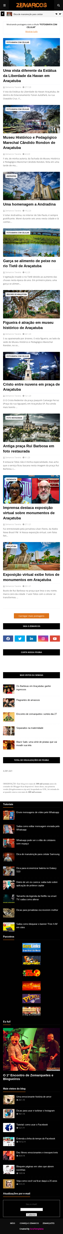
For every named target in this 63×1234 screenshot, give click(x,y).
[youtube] (55, 638)
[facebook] (8, 638)
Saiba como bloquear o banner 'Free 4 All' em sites (37, 926)
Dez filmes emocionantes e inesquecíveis (37, 1152)
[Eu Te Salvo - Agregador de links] (31, 989)
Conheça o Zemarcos (29, 1223)
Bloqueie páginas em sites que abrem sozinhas (35, 1168)
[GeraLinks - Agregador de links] (31, 951)
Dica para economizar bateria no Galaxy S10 (36, 870)
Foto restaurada (14, 418)
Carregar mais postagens (31, 615)
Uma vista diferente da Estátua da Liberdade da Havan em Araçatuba (29, 75)
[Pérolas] (31, 1002)
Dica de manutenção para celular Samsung (37, 854)
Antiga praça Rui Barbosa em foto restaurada (28, 448)
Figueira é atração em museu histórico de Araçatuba (28, 325)
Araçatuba (11, 546)
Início (12, 1223)
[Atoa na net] (31, 964)
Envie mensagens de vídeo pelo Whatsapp (37, 812)
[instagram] (43, 638)
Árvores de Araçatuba (17, 294)
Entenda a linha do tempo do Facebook (35, 1138)
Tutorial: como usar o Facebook (32, 1124)
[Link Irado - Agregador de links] (31, 976)
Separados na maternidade (29, 728)
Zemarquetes (48, 1223)
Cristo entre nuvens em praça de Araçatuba (31, 387)
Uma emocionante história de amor (33, 1096)
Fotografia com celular (18, 42)
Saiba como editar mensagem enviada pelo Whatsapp (37, 828)
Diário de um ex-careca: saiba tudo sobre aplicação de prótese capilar (36, 884)
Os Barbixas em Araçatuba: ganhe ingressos (33, 688)
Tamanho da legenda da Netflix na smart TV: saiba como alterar (36, 898)
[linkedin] (31, 638)
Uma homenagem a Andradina (29, 204)
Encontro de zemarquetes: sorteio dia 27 (36, 714)
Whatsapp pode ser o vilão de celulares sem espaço (36, 842)
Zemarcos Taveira (13, 87)
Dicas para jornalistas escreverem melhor (37, 910)
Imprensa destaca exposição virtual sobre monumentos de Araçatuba (29, 513)
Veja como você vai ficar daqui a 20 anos (36, 1181)
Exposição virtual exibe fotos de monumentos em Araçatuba (31, 577)
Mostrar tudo (31, 31)
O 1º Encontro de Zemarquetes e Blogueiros (28, 1077)
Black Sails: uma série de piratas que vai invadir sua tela (36, 744)
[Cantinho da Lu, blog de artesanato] (31, 1015)
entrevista (11, 479)
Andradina (11, 176)
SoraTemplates (37, 1228)
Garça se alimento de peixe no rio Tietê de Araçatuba (29, 263)
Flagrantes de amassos (28, 700)
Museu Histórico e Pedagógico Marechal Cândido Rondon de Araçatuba (30, 142)
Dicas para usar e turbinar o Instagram (35, 1110)
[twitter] (20, 638)
